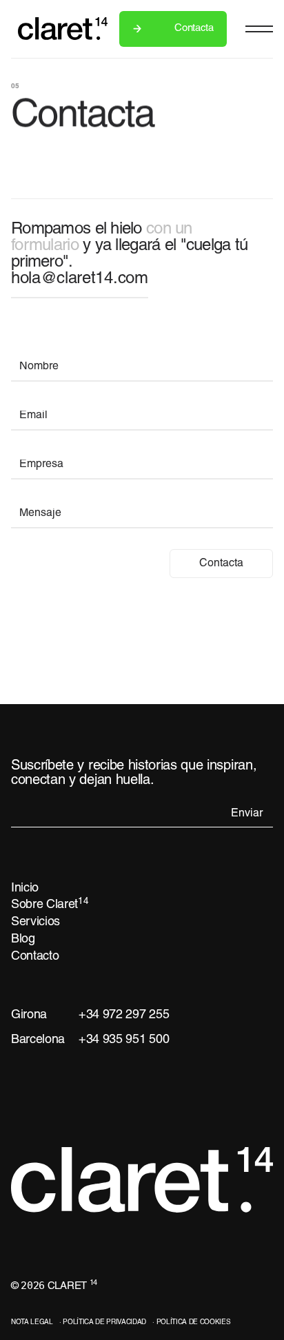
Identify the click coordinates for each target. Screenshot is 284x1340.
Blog (23, 939)
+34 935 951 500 (124, 1040)
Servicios (35, 922)
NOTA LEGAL (32, 1322)
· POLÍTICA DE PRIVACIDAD (102, 1322)
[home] (56, 28)
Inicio (25, 888)
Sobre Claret (50, 904)
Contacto (35, 956)
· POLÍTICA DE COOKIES (191, 1322)
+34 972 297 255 (124, 1015)
